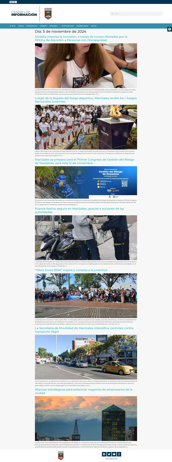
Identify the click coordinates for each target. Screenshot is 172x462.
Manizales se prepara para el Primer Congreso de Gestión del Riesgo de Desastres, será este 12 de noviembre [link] (84, 161)
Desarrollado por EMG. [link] (112, 458)
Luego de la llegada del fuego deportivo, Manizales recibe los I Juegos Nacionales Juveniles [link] (86, 99)
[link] (169, 29)
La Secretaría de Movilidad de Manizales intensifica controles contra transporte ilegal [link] (84, 329)
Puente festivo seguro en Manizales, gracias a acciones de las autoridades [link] (79, 210)
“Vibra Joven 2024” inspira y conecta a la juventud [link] (71, 270)
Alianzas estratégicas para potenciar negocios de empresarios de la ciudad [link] (84, 391)
